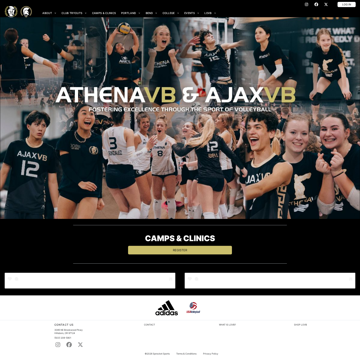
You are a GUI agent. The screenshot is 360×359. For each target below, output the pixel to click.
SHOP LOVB (300, 324)
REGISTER (180, 250)
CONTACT (149, 324)
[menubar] (129, 13)
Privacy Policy (210, 353)
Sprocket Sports (161, 353)
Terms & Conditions (186, 353)
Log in (346, 4)
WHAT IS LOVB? (227, 324)
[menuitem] (49, 13)
